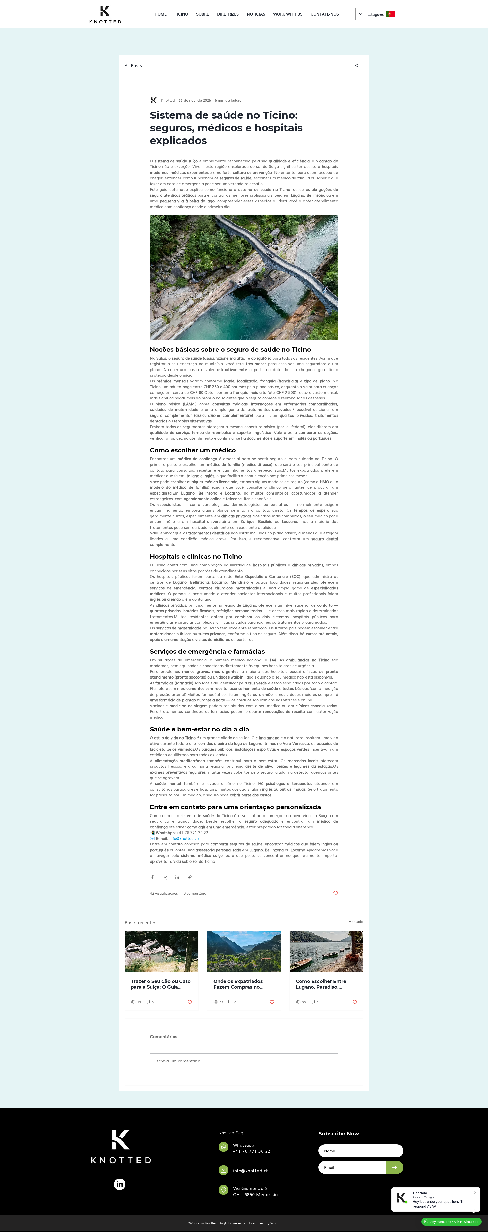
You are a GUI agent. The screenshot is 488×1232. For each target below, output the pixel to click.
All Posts (133, 65)
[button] (228, 14)
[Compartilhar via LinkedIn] (177, 877)
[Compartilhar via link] (189, 877)
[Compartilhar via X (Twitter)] (164, 877)
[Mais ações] (335, 100)
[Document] (223, 1147)
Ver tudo (356, 921)
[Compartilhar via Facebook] (152, 877)
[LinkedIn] (119, 1184)
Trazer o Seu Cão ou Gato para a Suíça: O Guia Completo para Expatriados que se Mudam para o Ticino (161, 984)
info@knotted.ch (251, 1170)
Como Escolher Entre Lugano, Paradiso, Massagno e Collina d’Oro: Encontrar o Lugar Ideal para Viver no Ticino (326, 984)
